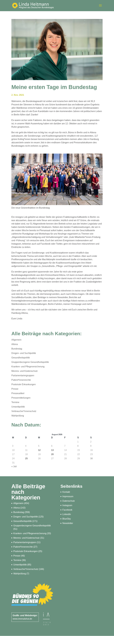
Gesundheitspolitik (20, 357)
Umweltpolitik (18, 407)
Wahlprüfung (17, 415)
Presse (14, 389)
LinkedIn (66, 514)
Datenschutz (68, 501)
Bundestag (16, 349)
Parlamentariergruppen (22, 375)
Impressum (67, 496)
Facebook (67, 510)
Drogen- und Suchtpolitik (23, 353)
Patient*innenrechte (21, 380)
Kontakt (66, 492)
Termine (15, 402)
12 (39, 450)
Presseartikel (17, 393)
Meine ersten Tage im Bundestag (54, 87)
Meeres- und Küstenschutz (24, 371)
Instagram (67, 505)
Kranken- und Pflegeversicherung (27, 366)
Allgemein (16, 340)
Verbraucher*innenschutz (23, 411)
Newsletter (67, 523)
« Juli (14, 466)
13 (52, 450)
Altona (14, 344)
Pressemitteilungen (20, 398)
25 (26, 458)
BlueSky (66, 519)
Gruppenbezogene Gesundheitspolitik (30, 362)
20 (52, 454)
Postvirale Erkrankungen (23, 384)
